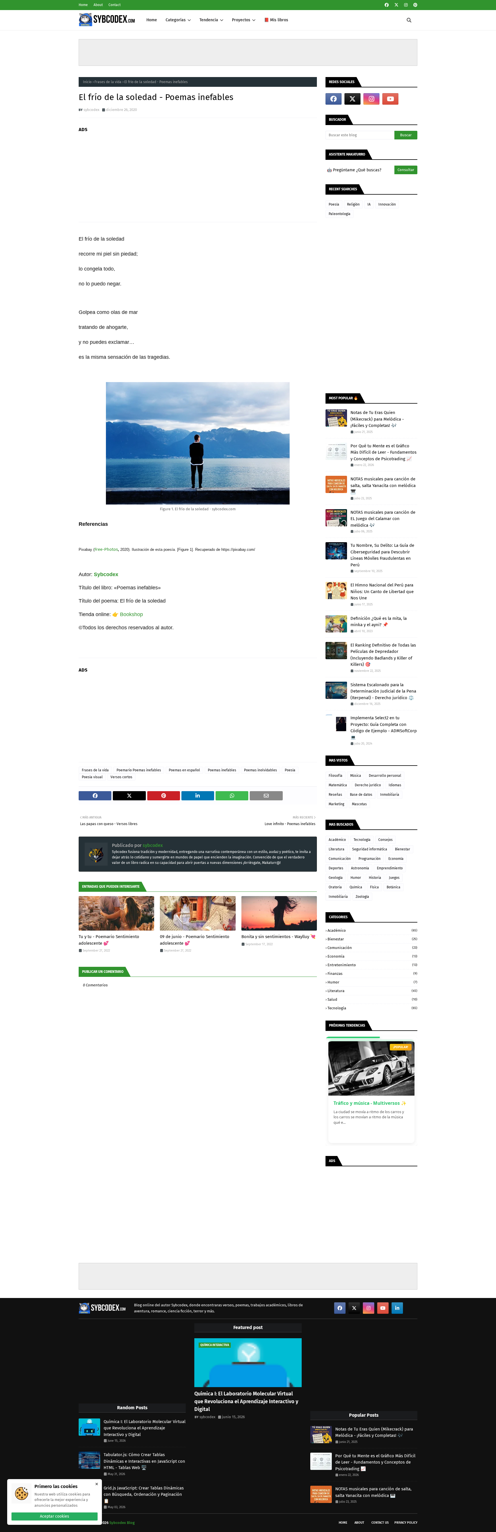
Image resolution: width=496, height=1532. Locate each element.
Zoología (362, 897)
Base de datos (361, 795)
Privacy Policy (405, 1523)
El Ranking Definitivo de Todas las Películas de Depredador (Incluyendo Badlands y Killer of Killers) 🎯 (383, 655)
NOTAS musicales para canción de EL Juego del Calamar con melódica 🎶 (382, 519)
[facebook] (386, 5)
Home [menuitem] (151, 20)
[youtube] (390, 99)
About (98, 5)
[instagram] (406, 5)
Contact (114, 5)
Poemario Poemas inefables (139, 770)
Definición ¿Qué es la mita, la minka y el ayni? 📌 (378, 622)
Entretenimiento (372, 965)
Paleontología (339, 214)
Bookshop (131, 614)
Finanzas (372, 973)
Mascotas (359, 804)
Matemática (338, 785)
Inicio (87, 82)
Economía (396, 859)
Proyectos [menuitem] (241, 20)
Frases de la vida (107, 82)
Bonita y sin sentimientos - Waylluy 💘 (278, 936)
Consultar (406, 170)
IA (369, 204)
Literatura (336, 849)
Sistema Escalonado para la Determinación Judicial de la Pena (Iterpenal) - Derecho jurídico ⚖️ (383, 691)
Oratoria (335, 887)
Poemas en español (184, 770)
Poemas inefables (222, 770)
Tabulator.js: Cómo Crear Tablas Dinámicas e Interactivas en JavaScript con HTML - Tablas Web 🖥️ (144, 1461)
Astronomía (360, 868)
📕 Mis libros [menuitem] (276, 20)
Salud (372, 999)
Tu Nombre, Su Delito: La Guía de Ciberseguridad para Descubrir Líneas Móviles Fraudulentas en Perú (382, 555)
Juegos (394, 878)
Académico (337, 840)
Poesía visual (92, 777)
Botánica (393, 887)
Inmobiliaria (389, 795)
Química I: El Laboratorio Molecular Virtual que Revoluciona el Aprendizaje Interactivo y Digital (144, 1428)
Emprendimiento (390, 868)
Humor (355, 878)
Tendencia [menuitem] (208, 20)
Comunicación (340, 859)
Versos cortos (121, 777)
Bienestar (402, 849)
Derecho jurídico (368, 785)
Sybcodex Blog (122, 1523)
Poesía (290, 770)
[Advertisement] (248, 52)
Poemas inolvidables (260, 770)
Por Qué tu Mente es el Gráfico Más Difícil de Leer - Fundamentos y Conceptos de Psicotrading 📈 (383, 452)
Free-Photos (106, 549)
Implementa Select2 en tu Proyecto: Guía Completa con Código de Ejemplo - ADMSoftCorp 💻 (383, 727)
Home (83, 5)
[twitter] (396, 5)
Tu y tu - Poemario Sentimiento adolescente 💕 (109, 940)
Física (374, 887)
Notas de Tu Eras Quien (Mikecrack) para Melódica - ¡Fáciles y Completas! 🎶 (377, 419)
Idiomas (395, 785)
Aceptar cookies (54, 1516)
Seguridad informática (369, 849)
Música (355, 776)
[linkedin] (397, 1308)
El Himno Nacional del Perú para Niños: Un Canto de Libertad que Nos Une (382, 591)
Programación (370, 859)
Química (356, 887)
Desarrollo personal (385, 776)
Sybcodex (106, 574)
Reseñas (335, 795)
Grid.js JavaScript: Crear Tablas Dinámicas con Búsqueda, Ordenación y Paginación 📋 (144, 1494)
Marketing (336, 804)
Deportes (336, 868)
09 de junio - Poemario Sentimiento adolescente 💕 (194, 940)
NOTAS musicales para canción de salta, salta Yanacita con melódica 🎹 (383, 485)
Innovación (387, 204)
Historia (375, 878)
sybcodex (91, 110)
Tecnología (362, 840)
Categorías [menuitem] (176, 20)
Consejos (385, 840)
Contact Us (380, 1523)
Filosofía (335, 776)
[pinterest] (414, 5)
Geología (336, 878)
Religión (353, 204)
